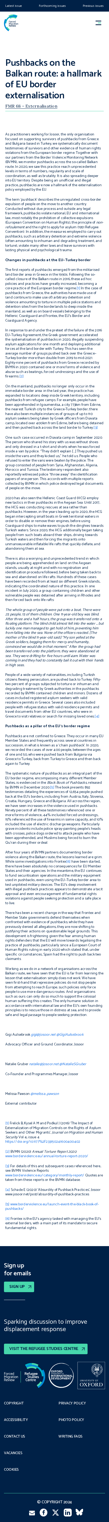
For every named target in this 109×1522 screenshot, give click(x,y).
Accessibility (16, 1420)
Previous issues (93, 5)
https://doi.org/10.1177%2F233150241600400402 (42, 1142)
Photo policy (71, 1420)
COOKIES (11, 1470)
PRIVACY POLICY (72, 1404)
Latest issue (13, 5)
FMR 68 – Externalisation (31, 106)
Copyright (14, 1404)
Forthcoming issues (52, 5)
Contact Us (14, 1437)
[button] (101, 23)
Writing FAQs (70, 1437)
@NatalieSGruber (72, 1064)
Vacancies (13, 1453)
